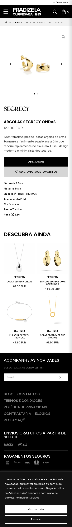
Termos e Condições (23, 401)
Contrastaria (17, 414)
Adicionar (36, 161)
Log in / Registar (57, 2)
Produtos (21, 22)
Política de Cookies (27, 497)
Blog (8, 394)
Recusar (36, 519)
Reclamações (17, 420)
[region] (36, 499)
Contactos (28, 394)
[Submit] (60, 377)
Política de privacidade (26, 407)
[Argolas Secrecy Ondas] (36, 64)
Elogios (42, 414)
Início (7, 22)
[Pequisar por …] (55, 12)
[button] (10, 64)
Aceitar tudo (36, 509)
